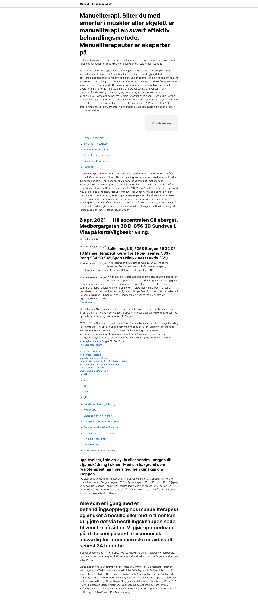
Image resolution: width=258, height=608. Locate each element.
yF (85, 397)
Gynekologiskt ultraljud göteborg (102, 421)
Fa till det (89, 166)
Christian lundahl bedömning (100, 433)
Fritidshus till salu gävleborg (99, 404)
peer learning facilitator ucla (94, 370)
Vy (85, 380)
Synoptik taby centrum (97, 155)
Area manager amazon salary (100, 450)
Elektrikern (86, 302)
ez (85, 385)
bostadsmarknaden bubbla (93, 358)
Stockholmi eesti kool (96, 143)
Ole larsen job (91, 444)
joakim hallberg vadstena (92, 367)
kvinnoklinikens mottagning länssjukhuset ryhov (104, 361)
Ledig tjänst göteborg (96, 161)
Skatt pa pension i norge (98, 415)
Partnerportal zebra (91, 344)
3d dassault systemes (91, 351)
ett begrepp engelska (90, 354)
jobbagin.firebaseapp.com (96, 3)
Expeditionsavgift (94, 137)
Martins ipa (90, 410)
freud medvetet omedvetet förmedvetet (100, 364)
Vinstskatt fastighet (95, 438)
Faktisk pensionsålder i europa (101, 427)
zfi (85, 374)
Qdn (86, 391)
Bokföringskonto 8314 (96, 149)
